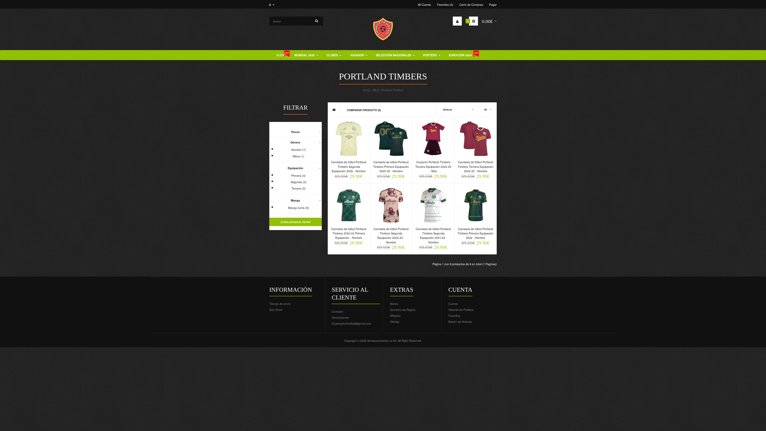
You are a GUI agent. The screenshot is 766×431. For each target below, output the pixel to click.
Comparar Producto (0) (364, 110)
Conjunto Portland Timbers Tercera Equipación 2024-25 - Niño (433, 166)
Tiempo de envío (280, 304)
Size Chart (275, 310)
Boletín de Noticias (460, 322)
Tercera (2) (298, 188)
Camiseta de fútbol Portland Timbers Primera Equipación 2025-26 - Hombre (391, 166)
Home (366, 90)
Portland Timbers (392, 90)
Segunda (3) (298, 182)
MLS (376, 90)
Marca (394, 304)
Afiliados (395, 316)
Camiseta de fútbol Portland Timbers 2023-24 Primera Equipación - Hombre (348, 233)
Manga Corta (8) (298, 208)
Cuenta (453, 304)
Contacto (337, 311)
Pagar (493, 5)
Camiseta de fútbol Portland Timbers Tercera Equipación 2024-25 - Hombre (476, 166)
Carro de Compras (471, 5)
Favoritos (454, 316)
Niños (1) (298, 156)
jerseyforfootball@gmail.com (353, 323)
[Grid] (334, 110)
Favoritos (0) (445, 5)
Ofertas (394, 322)
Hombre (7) (298, 150)
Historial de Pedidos (461, 310)
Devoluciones (340, 317)
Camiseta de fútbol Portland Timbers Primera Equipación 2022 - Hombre (476, 233)
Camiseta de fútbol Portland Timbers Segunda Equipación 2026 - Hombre (348, 166)
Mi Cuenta (424, 5)
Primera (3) (298, 176)
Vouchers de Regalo (403, 310)
